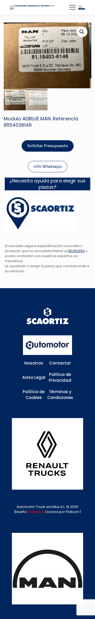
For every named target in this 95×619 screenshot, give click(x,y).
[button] (82, 32)
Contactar (60, 363)
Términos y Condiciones (60, 395)
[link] (47, 454)
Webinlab (36, 511)
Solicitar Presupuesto (47, 145)
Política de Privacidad (60, 377)
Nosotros (33, 363)
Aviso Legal (33, 377)
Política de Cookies (34, 395)
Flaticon (72, 511)
